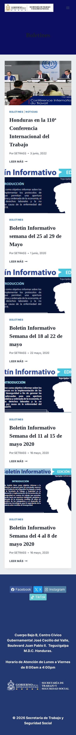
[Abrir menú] (67, 8)
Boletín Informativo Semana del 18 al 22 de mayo (35, 336)
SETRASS (20, 153)
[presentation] (38, 83)
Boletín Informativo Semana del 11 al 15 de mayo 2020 (35, 436)
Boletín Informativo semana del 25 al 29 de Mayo (35, 236)
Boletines (16, 111)
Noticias (32, 111)
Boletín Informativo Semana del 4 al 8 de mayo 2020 (33, 536)
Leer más (18, 161)
